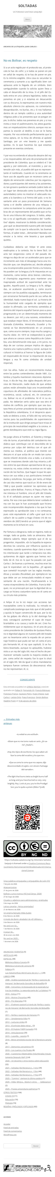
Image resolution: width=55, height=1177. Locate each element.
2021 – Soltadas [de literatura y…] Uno (21, 1067)
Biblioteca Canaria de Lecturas (18, 965)
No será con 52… (11, 925)
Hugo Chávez (38, 693)
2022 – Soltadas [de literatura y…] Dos (21, 1071)
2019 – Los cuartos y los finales (18, 1050)
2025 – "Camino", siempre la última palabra (23, 1078)
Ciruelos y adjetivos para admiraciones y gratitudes (26, 900)
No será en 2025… (11, 938)
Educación (9, 1099)
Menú (27, 19)
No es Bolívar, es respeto (20, 60)
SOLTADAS (27, 6)
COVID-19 (9, 1096)
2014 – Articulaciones (14, 1032)
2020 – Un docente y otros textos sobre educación (27, 1060)
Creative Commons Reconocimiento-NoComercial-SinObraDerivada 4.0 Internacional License (27, 867)
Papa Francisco (28, 697)
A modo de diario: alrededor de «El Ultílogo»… (23, 919)
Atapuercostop (10, 887)
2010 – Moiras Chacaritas (16, 997)
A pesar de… (9, 932)
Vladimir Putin (10, 701)
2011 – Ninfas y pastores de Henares (21, 1015)
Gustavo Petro (25, 693)
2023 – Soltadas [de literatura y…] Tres (21, 1075)
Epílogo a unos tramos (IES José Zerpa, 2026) (23, 893)
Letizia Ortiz (16, 697)
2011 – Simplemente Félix (16, 1018)
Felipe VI (18, 690)
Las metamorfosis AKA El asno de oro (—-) (23, 973)
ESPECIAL (8, 958)
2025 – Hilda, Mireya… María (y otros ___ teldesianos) (28, 1082)
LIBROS (7, 976)
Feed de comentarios (13, 1131)
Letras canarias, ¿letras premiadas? (19, 906)
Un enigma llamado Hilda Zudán (17, 913)
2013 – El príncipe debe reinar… (18, 1025)
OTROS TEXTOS (33, 686)
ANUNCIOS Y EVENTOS (13, 951)
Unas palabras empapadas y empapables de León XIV (27, 881)
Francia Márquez (42, 690)
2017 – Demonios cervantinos (18, 1046)
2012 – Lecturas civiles (14, 1022)
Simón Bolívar (42, 697)
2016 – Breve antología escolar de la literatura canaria (28, 1039)
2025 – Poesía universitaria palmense (21, 1089)
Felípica (8, 969)
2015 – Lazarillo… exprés (15, 1036)
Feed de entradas (11, 1127)
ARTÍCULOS (8, 955)
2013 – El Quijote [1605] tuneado (19, 1029)
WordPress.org (10, 1134)
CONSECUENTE (27, 679)
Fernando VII (28, 690)
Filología (8, 1103)
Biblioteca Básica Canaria (16, 962)
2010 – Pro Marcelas (14, 1001)
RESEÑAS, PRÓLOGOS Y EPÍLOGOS (18, 1106)
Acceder (7, 1124)
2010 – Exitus (11, 994)
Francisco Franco (11, 693)
